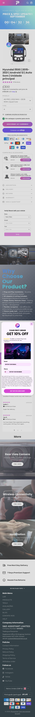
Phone (6, 369)
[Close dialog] (31, 324)
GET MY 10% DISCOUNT (17, 391)
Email (5, 361)
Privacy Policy (26, 385)
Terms (3, 387)
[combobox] (6, 371)
